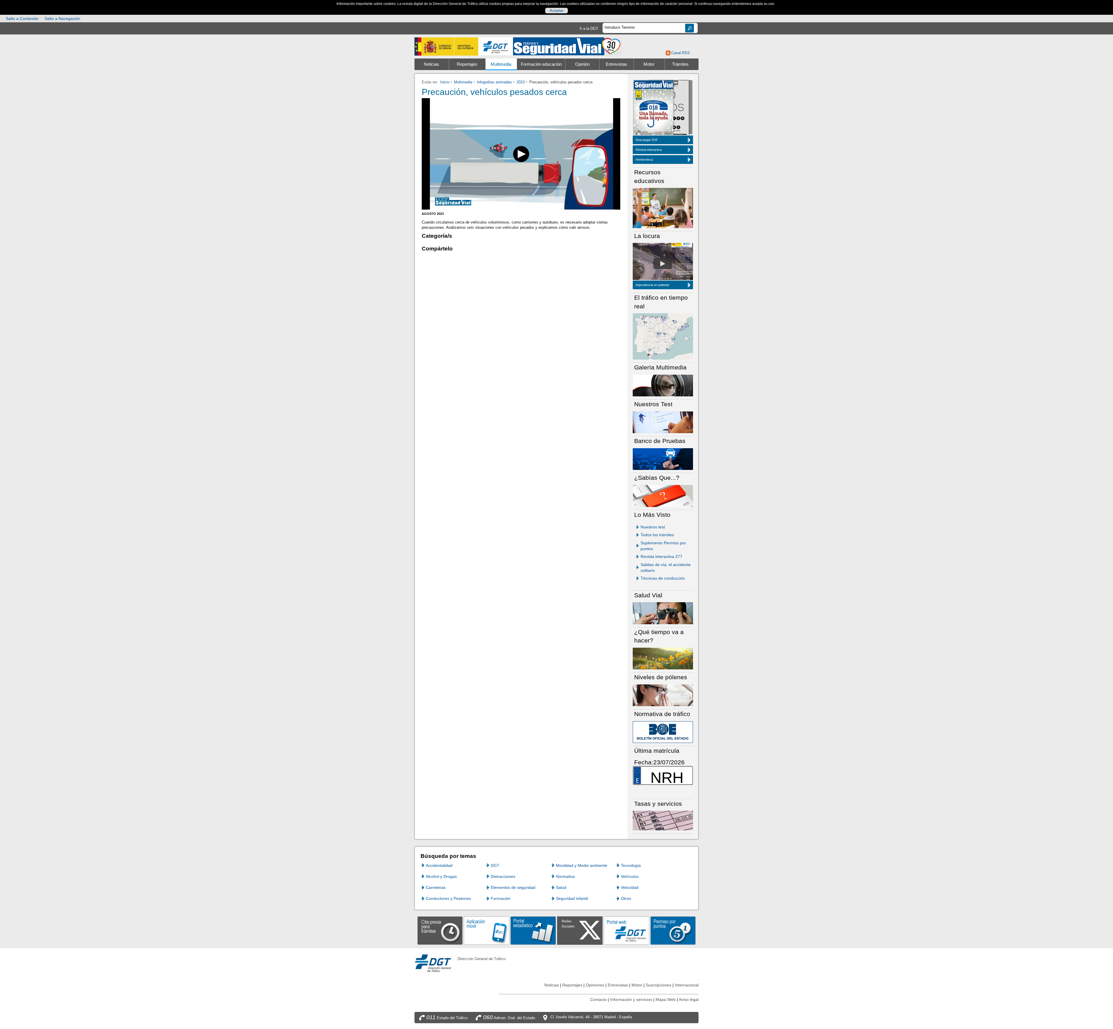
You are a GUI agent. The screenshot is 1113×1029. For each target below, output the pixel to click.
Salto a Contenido (22, 18)
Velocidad (630, 887)
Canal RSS (680, 53)
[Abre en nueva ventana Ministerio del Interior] (446, 46)
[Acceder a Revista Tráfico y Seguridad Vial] (567, 45)
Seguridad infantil (572, 898)
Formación (500, 898)
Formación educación (541, 64)
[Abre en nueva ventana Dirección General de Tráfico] (495, 46)
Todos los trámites (657, 534)
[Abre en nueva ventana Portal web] (626, 930)
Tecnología (631, 865)
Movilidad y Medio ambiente (581, 865)
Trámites (680, 64)
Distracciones (503, 876)
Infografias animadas (494, 82)
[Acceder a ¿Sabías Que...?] (663, 495)
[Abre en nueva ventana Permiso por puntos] (673, 930)
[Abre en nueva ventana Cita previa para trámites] (440, 930)
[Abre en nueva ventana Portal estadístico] (533, 930)
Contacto (598, 999)
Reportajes (467, 64)
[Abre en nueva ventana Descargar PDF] (653, 108)
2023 (521, 82)
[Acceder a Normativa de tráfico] (663, 731)
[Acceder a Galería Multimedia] (663, 385)
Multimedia (501, 64)
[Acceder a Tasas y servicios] (663, 820)
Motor (648, 64)
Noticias (431, 64)
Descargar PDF (647, 140)
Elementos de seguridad (513, 887)
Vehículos (630, 876)
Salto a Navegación (62, 18)
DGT (495, 865)
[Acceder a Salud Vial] (663, 612)
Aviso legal (689, 999)
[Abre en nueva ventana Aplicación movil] (486, 930)
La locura (663, 263)
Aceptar (557, 10)
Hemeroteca (644, 159)
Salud (561, 887)
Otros (626, 898)
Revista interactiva (649, 149)
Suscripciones (658, 985)
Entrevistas (616, 64)
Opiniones (595, 985)
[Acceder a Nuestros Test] (663, 422)
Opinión (582, 64)
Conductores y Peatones (448, 898)
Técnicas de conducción (663, 578)
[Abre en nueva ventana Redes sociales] (580, 930)
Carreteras (435, 887)
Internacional (687, 985)
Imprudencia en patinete (652, 285)
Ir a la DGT (589, 28)
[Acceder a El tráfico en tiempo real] (663, 336)
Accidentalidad (439, 865)
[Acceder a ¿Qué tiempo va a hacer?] (663, 658)
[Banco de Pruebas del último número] (663, 458)
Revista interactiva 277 (661, 556)
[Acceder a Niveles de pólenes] (663, 695)
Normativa (565, 876)
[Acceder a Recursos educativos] (663, 207)
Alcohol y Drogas (441, 876)
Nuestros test (653, 527)
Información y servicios (631, 999)
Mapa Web (666, 999)
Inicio (444, 82)
